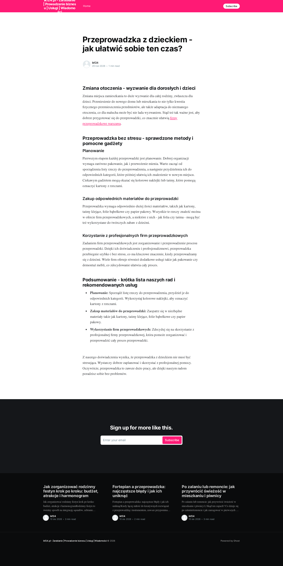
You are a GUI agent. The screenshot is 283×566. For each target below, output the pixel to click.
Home (86, 6)
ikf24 (95, 62)
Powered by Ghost (230, 540)
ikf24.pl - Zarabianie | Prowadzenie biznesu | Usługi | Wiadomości (75, 540)
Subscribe (231, 6)
